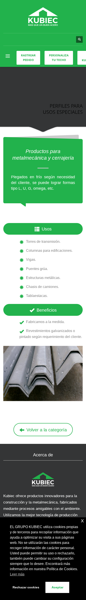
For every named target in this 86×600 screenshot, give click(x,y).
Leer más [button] (17, 574)
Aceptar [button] (57, 587)
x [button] (82, 520)
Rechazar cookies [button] (26, 587)
